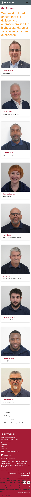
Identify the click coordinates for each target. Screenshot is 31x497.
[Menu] (26, 2)
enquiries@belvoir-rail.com (12, 451)
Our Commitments (9, 419)
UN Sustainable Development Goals (13, 422)
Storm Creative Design (13, 470)
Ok (2, 495)
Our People (7, 412)
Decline (7, 495)
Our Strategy (7, 416)
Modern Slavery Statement (8, 458)
